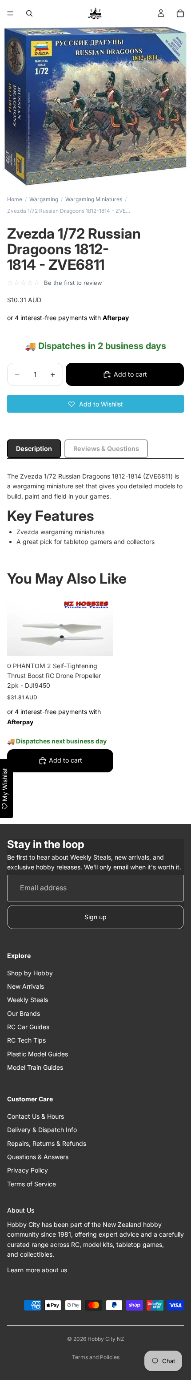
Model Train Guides (35, 1067)
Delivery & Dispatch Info (42, 1129)
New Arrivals (25, 986)
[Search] (29, 13)
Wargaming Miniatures (93, 199)
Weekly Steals (27, 999)
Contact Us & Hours (35, 1116)
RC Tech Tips (26, 1040)
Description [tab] (34, 448)
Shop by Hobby (30, 972)
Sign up (95, 917)
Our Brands (23, 1013)
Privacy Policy (27, 1170)
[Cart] (180, 13)
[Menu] (10, 13)
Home (14, 199)
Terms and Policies (95, 1357)
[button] (95, 404)
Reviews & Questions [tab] (106, 448)
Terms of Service (31, 1183)
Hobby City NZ (106, 1338)
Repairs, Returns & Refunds (46, 1143)
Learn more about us (37, 1269)
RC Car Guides (28, 1027)
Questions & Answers (37, 1157)
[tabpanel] (95, 509)
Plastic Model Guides (37, 1053)
